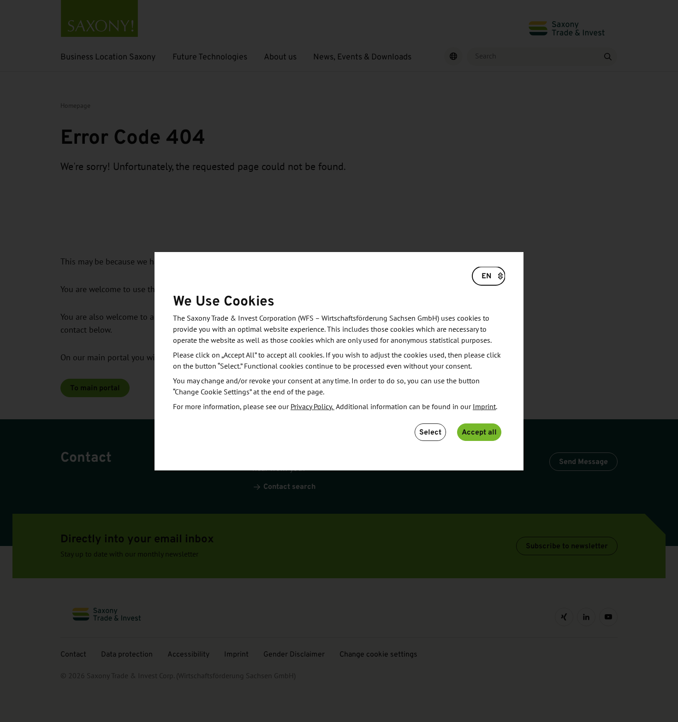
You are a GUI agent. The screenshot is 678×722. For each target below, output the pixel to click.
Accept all (479, 432)
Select (430, 432)
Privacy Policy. (312, 407)
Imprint (484, 407)
